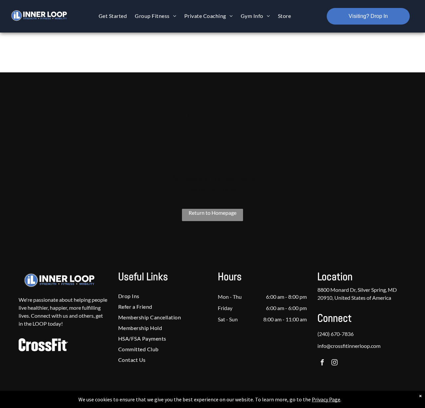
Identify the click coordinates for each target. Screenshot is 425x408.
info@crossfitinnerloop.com (349, 346)
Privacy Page (326, 399)
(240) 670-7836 (335, 334)
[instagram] (334, 363)
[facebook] (322, 363)
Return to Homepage (212, 212)
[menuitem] (113, 15)
